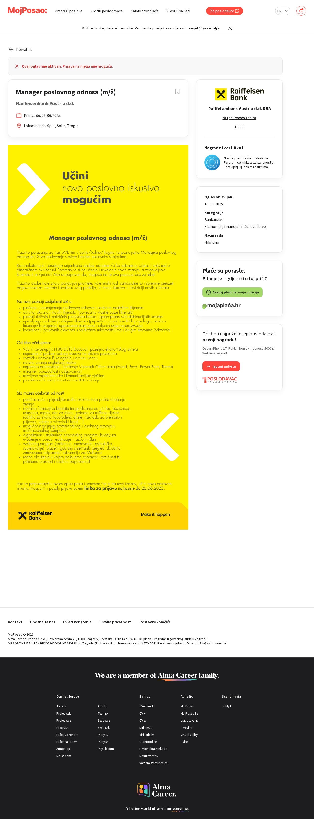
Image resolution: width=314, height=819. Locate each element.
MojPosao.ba (189, 713)
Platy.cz (103, 735)
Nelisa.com (63, 756)
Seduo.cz (104, 720)
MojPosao (187, 706)
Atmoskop (63, 749)
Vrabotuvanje (189, 720)
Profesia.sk (63, 713)
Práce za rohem (67, 742)
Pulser (185, 742)
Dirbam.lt (145, 728)
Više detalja (209, 28)
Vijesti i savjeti (178, 10)
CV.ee (142, 720)
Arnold (102, 706)
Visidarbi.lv (146, 735)
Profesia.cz (63, 720)
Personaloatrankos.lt (153, 749)
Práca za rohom (67, 735)
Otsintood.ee (148, 742)
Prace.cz (62, 728)
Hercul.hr (186, 728)
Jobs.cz (61, 706)
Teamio (103, 713)
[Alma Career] (157, 790)
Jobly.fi (227, 706)
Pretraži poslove (68, 10)
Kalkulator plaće (144, 10)
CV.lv (142, 713)
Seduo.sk (104, 728)
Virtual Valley (189, 735)
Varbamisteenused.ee (153, 763)
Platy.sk (103, 742)
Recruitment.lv (148, 756)
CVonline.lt (146, 706)
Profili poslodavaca (106, 10)
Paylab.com (106, 749)
